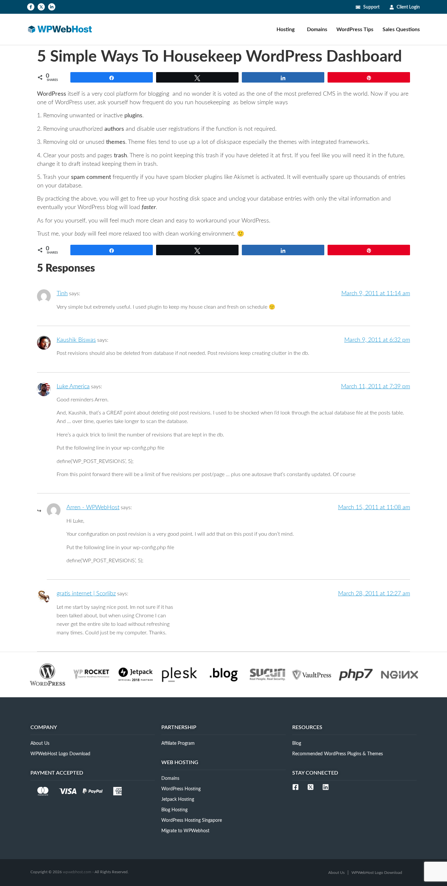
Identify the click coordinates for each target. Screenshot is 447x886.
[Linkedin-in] (51, 6)
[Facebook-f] (30, 6)
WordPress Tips (354, 29)
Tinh (62, 294)
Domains (317, 29)
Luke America (73, 387)
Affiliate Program (178, 743)
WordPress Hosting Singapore (191, 820)
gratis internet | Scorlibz (86, 594)
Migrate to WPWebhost (185, 831)
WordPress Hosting (181, 789)
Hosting (286, 29)
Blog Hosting (174, 810)
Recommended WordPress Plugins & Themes (337, 754)
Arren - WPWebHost (92, 507)
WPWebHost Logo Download (60, 754)
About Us (39, 743)
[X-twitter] (41, 6)
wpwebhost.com (77, 872)
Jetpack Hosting (177, 799)
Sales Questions (401, 29)
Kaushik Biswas (76, 340)
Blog (296, 743)
